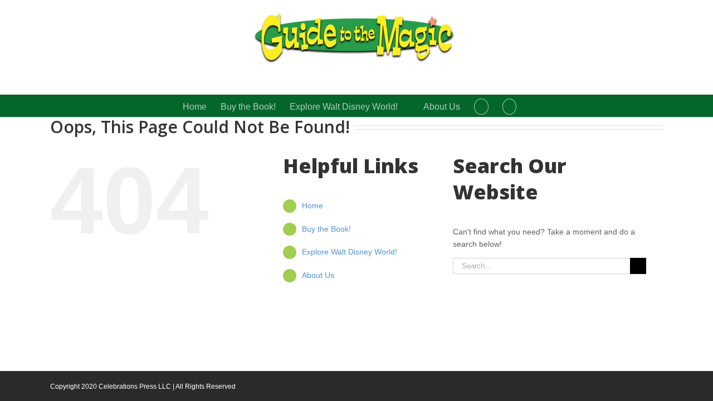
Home (312, 205)
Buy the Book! (326, 228)
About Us (318, 275)
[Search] (509, 106)
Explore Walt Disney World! (349, 251)
